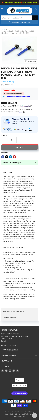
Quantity (4, 135)
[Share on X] (6, 156)
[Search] (35, 17)
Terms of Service (17, 412)
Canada (18, 385)
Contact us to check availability (18, 97)
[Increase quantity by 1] (19, 140)
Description (7, 172)
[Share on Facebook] (2, 156)
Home (3, 29)
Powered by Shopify (19, 416)
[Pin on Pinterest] (14, 156)
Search (7, 412)
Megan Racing (8, 82)
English (18, 380)
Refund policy (29, 412)
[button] (19, 106)
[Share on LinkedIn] (10, 156)
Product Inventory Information (13, 311)
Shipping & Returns (9, 317)
